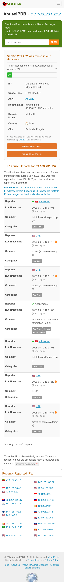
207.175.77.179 (14, 523)
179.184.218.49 (14, 527)
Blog (7, 564)
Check (54, 42)
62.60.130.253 (45, 517)
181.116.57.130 (14, 503)
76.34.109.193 (45, 488)
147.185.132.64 (46, 535)
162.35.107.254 (14, 535)
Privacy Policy (51, 560)
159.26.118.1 (45, 505)
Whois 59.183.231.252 (32, 154)
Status (28, 567)
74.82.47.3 (11, 515)
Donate (36, 567)
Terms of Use (34, 560)
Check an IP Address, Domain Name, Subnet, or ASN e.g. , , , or (32, 29)
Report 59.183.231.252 (32, 146)
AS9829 (29, 98)
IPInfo (21, 139)
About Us (15, 564)
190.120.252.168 (47, 523)
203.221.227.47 (14, 500)
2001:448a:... (44, 494)
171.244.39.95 (45, 529)
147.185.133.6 (13, 511)
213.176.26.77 (13, 479)
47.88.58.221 (13, 491)
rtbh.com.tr (44, 201)
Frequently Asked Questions (35, 564)
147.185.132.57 (46, 482)
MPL (38, 235)
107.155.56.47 (13, 488)
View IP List (53, 557)
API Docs (54, 564)
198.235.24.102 (46, 500)
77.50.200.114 (45, 511)
